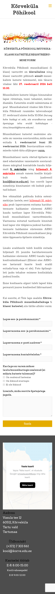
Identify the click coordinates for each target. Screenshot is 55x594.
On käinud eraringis (17, 381)
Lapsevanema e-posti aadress (21, 342)
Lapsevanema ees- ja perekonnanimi (26, 331)
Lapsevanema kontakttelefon (21, 354)
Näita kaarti (27, 485)
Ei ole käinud (13, 384)
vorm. (41, 150)
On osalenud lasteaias (18, 377)
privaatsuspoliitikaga (27, 473)
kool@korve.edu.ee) (15, 181)
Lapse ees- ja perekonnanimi (21, 319)
